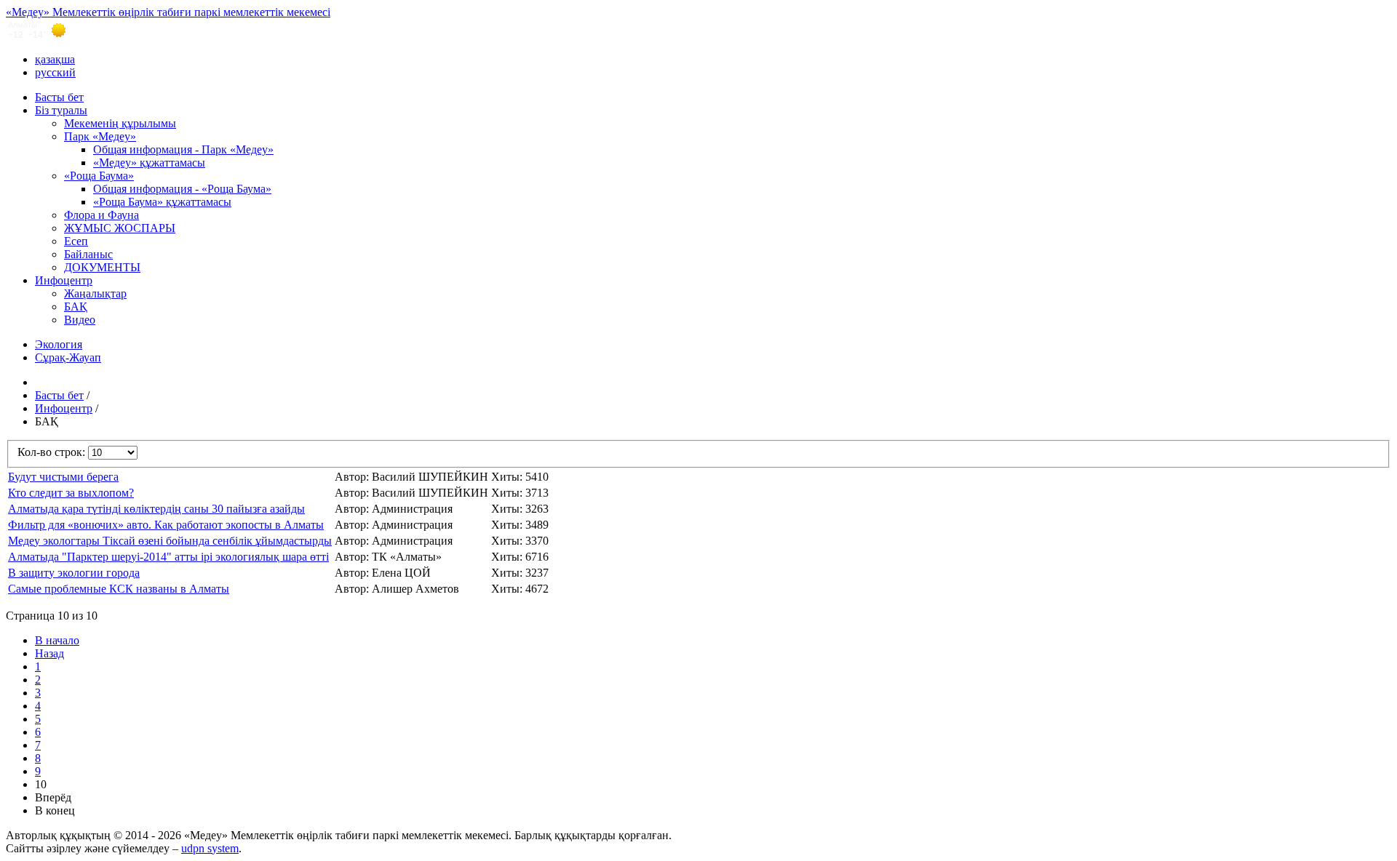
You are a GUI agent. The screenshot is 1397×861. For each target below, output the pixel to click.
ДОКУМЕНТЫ (102, 267)
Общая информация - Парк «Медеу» (183, 149)
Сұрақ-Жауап (68, 357)
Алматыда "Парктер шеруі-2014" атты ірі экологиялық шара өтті (168, 556)
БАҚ (75, 306)
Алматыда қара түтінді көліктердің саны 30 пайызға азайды (156, 508)
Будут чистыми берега (63, 476)
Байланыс (88, 254)
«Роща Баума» (99, 175)
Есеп (76, 241)
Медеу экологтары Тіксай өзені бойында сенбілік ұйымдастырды (170, 540)
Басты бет (59, 97)
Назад (49, 653)
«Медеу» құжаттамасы (149, 162)
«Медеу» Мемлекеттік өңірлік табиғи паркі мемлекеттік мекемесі (168, 12)
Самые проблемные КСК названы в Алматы (118, 588)
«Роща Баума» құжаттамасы (162, 202)
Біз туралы (61, 110)
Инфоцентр (63, 280)
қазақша (55, 59)
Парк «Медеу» (100, 136)
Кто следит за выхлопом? (71, 492)
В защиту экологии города (74, 572)
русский (55, 72)
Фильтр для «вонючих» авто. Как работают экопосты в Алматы (166, 524)
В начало (57, 640)
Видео (79, 319)
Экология (58, 344)
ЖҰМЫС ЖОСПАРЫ (119, 228)
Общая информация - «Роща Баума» (182, 189)
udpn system (210, 848)
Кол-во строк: (52, 452)
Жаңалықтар (95, 293)
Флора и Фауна (101, 215)
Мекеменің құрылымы (120, 123)
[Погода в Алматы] (698, 30)
